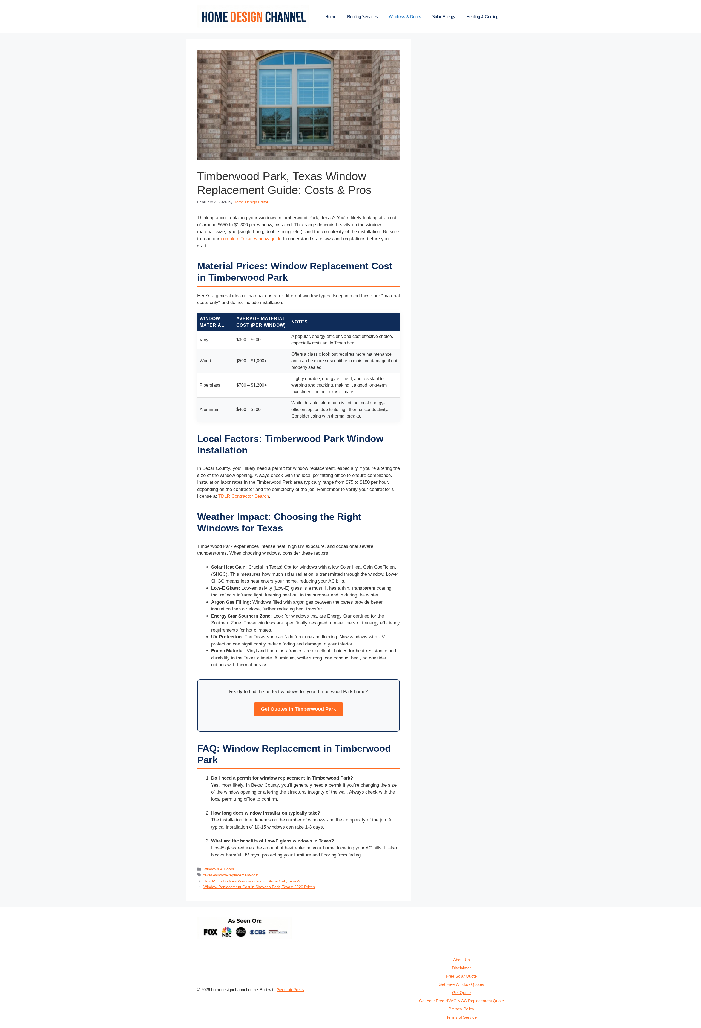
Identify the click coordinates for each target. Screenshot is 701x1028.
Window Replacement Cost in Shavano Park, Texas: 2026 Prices (259, 887)
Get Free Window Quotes (461, 984)
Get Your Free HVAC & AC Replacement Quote (461, 1000)
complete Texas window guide (251, 238)
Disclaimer (461, 968)
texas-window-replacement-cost (230, 875)
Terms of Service (461, 1017)
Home (330, 16)
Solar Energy (443, 16)
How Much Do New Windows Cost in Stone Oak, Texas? (251, 881)
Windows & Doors (405, 16)
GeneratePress (290, 989)
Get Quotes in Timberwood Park (298, 709)
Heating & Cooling (482, 16)
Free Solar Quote (461, 976)
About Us (461, 959)
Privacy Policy (461, 1009)
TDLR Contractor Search (243, 496)
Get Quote (461, 992)
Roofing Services (362, 16)
